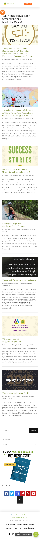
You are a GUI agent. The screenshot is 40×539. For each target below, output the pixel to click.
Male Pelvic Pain (8, 59)
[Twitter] (12, 493)
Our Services (10, 524)
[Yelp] (28, 493)
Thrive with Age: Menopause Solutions (19, 280)
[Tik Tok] (20, 500)
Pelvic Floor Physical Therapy (12, 229)
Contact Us (27, 3)
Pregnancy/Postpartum (10, 175)
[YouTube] (33, 493)
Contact (8, 528)
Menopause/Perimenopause (11, 283)
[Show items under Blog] (35, 444)
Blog (6, 444)
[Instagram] (17, 493)
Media (25, 524)
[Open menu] (35, 4)
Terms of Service (28, 528)
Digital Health (8, 118)
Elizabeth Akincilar (19, 118)
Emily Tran (18, 59)
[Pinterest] (22, 493)
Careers (31, 524)
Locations (7, 439)
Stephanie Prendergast (26, 283)
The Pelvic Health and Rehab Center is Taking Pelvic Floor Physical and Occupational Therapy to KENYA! (18, 113)
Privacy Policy (17, 528)
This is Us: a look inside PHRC (15, 393)
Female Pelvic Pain (9, 345)
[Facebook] (6, 493)
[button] (2, 12)
